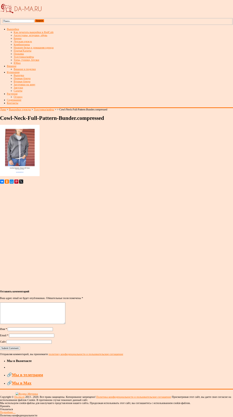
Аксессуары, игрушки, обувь (30, 35)
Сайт (3, 341)
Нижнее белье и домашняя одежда (34, 47)
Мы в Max (21, 383)
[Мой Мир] (12, 182)
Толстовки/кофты (24, 56)
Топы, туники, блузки (26, 59)
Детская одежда (23, 41)
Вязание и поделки (25, 69)
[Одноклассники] (7, 182)
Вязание (11, 66)
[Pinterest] (16, 182)
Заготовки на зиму (24, 84)
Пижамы (19, 53)
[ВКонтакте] (2, 182)
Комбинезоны (22, 44)
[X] (21, 182)
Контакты (12, 103)
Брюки (17, 38)
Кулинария (13, 72)
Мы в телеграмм (27, 375)
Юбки (17, 63)
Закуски (18, 87)
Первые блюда (22, 78)
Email (4, 335)
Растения (12, 93)
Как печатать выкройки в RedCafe (34, 32)
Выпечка (19, 75)
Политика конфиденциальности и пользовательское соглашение (133, 396)
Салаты (18, 90)
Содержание (14, 99)
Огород (18, 96)
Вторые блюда (22, 81)
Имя (3, 329)
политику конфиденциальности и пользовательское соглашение (86, 354)
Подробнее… (8, 412)
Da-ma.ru (19, 396)
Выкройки (13, 29)
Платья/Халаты (22, 50)
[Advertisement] (102, 235)
